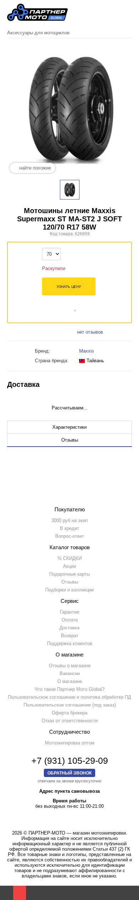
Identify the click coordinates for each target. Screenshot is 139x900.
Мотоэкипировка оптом (69, 743)
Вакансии (70, 673)
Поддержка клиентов (69, 643)
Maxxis (86, 351)
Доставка (69, 627)
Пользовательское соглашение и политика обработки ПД (69, 697)
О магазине (69, 681)
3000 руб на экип (69, 520)
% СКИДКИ (69, 558)
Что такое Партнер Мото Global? (69, 689)
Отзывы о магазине (70, 665)
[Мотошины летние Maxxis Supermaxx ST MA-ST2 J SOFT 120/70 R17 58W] (69, 190)
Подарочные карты (69, 574)
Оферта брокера (69, 712)
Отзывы (69, 582)
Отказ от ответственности (70, 720)
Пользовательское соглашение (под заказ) (70, 705)
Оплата (70, 620)
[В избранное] (75, 307)
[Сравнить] (65, 307)
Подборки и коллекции (69, 589)
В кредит (69, 528)
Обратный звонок (69, 773)
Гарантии (69, 612)
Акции (69, 566)
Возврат (69, 635)
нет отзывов (90, 332)
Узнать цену (69, 287)
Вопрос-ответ (69, 536)
